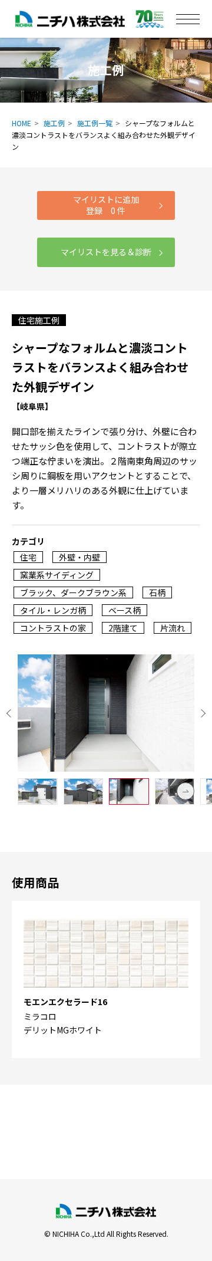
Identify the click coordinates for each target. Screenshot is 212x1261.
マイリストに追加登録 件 (106, 205)
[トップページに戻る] (106, 1211)
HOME (21, 123)
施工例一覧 (94, 123)
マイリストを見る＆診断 (106, 252)
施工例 (54, 123)
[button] (185, 791)
